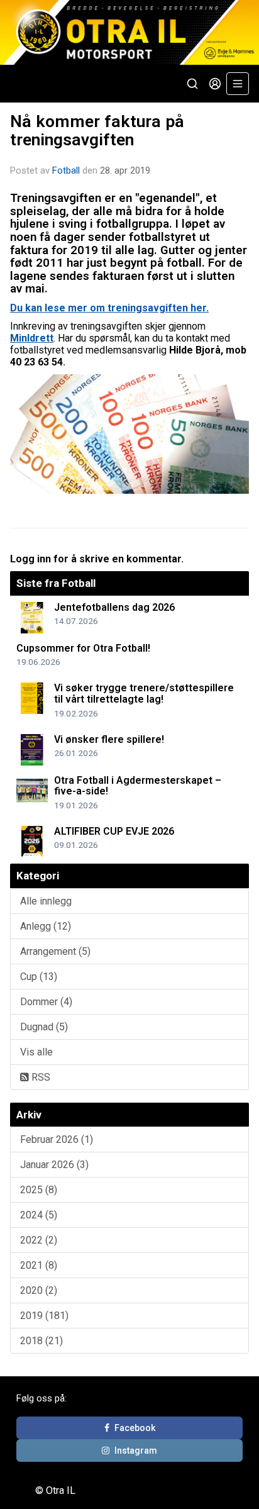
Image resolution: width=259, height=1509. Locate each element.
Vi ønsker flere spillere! (109, 739)
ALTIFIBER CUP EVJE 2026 (114, 831)
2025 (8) (38, 1190)
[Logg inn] (215, 83)
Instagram (135, 1450)
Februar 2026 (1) (56, 1139)
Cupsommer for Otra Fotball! (83, 648)
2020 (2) (38, 1290)
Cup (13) (38, 977)
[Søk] (192, 83)
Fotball (66, 170)
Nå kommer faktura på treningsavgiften (97, 130)
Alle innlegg (46, 901)
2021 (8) (38, 1265)
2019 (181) (44, 1316)
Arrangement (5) (55, 951)
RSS (39, 1077)
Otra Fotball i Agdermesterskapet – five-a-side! (137, 786)
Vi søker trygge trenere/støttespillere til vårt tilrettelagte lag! (144, 693)
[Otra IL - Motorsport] (129, 32)
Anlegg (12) (45, 926)
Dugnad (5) (44, 1027)
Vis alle (36, 1052)
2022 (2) (38, 1240)
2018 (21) (41, 1341)
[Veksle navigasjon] (237, 83)
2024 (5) (38, 1215)
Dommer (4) (46, 1002)
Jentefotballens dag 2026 (114, 607)
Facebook (134, 1428)
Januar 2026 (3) (54, 1165)
